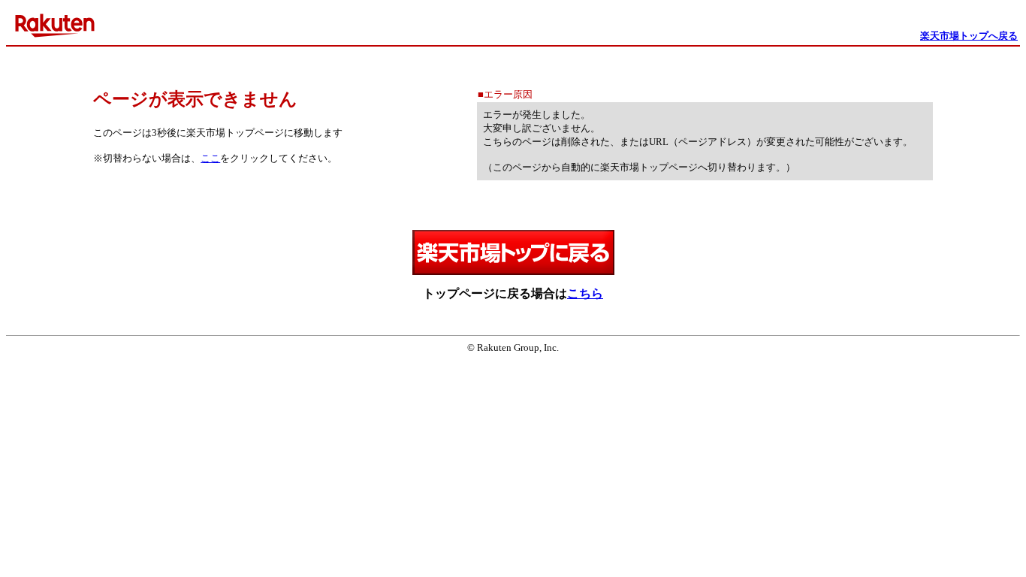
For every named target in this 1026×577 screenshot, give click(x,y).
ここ (210, 158)
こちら (585, 293)
